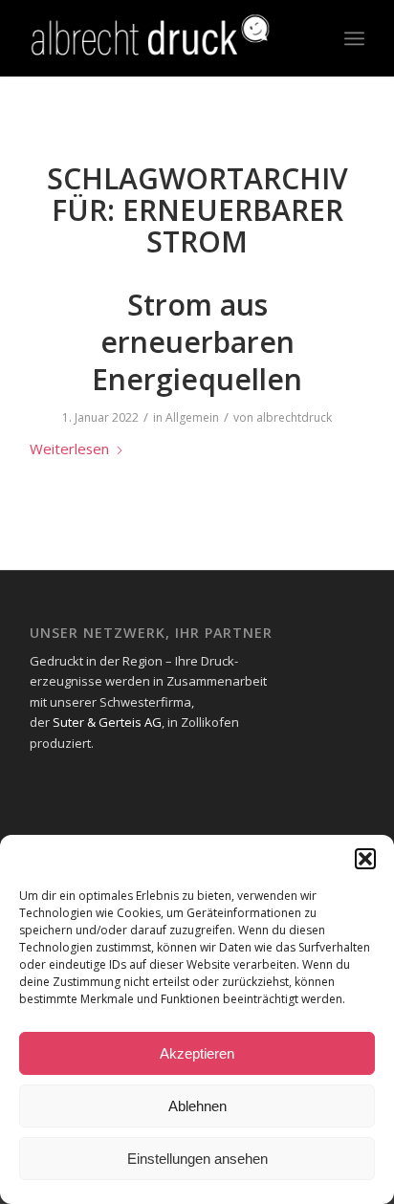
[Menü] (354, 38)
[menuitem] (354, 38)
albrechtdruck (294, 417)
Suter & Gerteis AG (107, 722)
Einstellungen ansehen (197, 1158)
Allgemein (192, 417)
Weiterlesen (69, 448)
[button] (365, 858)
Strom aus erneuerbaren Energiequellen (197, 342)
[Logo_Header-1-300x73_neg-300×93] (163, 38)
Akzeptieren (197, 1053)
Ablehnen (197, 1106)
